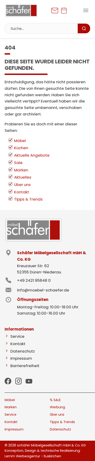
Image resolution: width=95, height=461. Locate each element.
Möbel (20, 140)
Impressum (21, 358)
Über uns (22, 184)
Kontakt (21, 192)
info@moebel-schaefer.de (43, 290)
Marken (21, 170)
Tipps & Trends (28, 199)
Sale (18, 162)
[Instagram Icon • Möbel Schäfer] (18, 381)
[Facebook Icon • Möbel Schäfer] (8, 381)
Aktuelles (22, 177)
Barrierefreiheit (24, 365)
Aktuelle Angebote (32, 155)
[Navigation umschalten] (85, 10)
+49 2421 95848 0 (34, 280)
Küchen (21, 148)
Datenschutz (22, 351)
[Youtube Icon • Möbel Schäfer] (29, 381)
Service (17, 336)
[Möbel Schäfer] (21, 10)
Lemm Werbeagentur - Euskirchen (33, 456)
